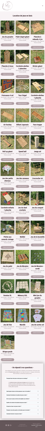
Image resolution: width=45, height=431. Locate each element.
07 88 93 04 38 (22, 424)
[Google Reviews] (10, 425)
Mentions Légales (36, 423)
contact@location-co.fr (22, 425)
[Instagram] (8, 425)
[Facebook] (6, 425)
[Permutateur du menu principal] (42, 5)
